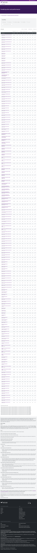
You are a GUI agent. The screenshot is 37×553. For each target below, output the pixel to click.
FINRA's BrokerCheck (18, 536)
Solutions (2, 509)
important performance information (13, 15)
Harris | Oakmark (3, 527)
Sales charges (21, 517)
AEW (1, 523)
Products (2, 508)
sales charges (4, 15)
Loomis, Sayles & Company (22, 523)
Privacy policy (21, 509)
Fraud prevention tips (22, 518)
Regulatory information (22, 512)
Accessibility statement (22, 513)
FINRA (4, 535)
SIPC (6, 535)
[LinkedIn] (28, 503)
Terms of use (20, 508)
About (1, 513)
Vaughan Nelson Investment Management (24, 527)
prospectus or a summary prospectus (14, 532)
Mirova (20, 524)
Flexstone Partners (3, 524)
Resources (2, 512)
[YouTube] (30, 503)
